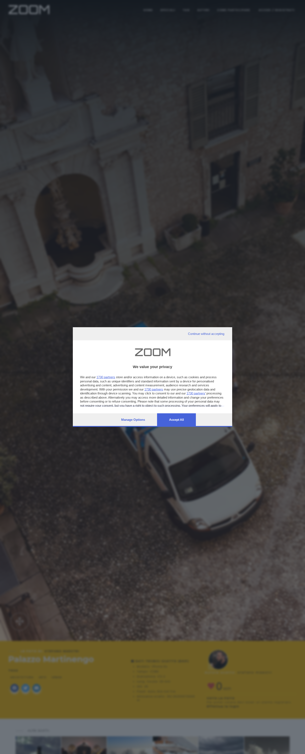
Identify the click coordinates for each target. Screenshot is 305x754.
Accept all (176, 419)
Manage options (133, 419)
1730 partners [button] (105, 377)
